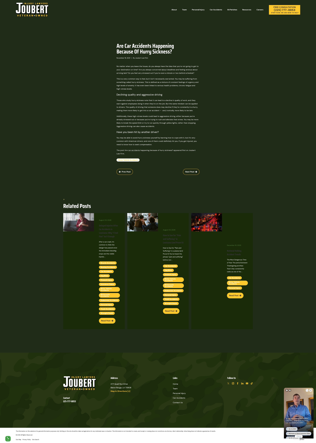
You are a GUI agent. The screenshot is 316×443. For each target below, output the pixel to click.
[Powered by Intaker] (302, 439)
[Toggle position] (307, 390)
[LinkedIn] (242, 383)
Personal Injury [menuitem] (198, 10)
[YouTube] (247, 383)
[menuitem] (18, 439)
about (164, 69)
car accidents (134, 150)
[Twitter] (228, 383)
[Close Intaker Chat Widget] (310, 390)
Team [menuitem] (184, 10)
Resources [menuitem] (246, 10)
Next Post (189, 172)
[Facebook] (238, 383)
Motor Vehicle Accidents (128, 160)
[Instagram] (233, 383)
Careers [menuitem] (260, 10)
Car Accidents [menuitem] (216, 10)
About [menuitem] (174, 10)
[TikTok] (252, 383)
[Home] (32, 9)
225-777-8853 (69, 401)
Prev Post (126, 172)
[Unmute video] (287, 390)
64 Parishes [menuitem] (232, 10)
